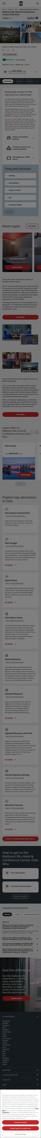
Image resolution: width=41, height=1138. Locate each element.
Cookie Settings (20, 1134)
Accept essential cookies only (20, 1128)
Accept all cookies (20, 1122)
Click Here (5, 1112)
